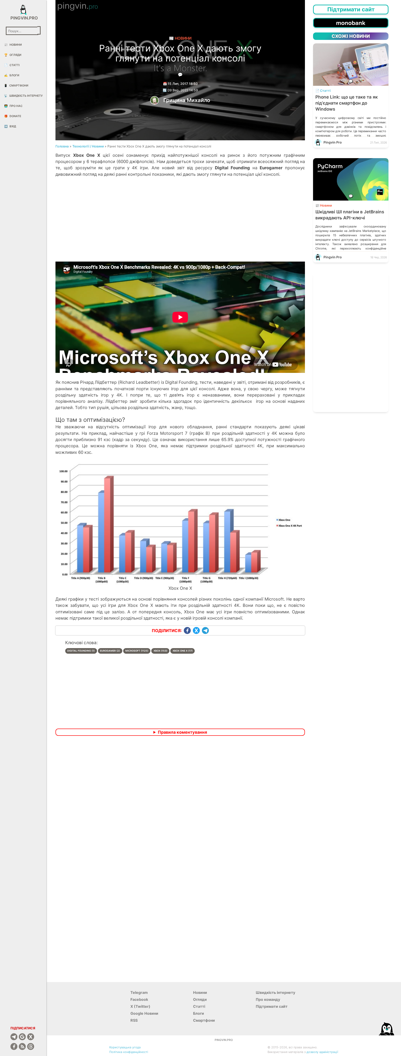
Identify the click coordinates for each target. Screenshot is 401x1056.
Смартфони (16, 85)
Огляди (12, 55)
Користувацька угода (125, 1047)
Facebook (139, 999)
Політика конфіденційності (128, 1052)
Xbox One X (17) (183, 650)
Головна (62, 146)
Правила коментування (182, 732)
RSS (134, 1020)
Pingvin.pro (23, 18)
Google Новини (144, 1013)
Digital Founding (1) (81, 650)
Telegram (139, 992)
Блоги (11, 75)
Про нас (13, 106)
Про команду (268, 999)
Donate (12, 116)
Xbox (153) (160, 650)
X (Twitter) (140, 1006)
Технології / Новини (88, 146)
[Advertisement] (180, 224)
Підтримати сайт (272, 1006)
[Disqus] (180, 801)
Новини (13, 44)
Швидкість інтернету (23, 95)
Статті (11, 65)
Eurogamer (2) (110, 650)
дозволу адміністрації (322, 1052)
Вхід (10, 126)
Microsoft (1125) (136, 650)
